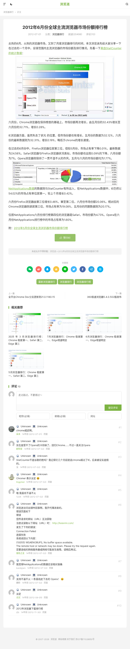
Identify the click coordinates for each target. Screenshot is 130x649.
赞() (65, 237)
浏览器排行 (8, 12)
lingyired (20, 482)
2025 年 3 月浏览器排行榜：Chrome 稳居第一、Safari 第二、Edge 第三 (26, 340)
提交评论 (113, 407)
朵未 (18, 434)
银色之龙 (20, 553)
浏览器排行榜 (84, 281)
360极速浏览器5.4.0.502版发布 (104, 296)
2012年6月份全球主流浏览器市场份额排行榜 (65, 27)
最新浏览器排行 (46, 281)
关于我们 (71, 639)
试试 (18, 597)
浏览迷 (65, 4)
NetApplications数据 (21, 188)
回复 (46, 434)
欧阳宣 (19, 449)
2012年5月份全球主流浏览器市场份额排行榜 (41, 228)
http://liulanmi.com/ (63, 523)
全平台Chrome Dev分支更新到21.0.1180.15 (31, 296)
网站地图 (62, 639)
